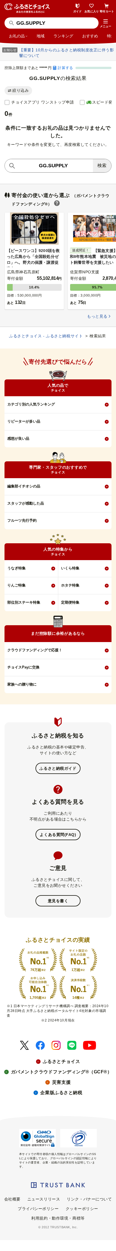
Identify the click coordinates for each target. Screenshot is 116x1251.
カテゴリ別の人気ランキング (31, 404)
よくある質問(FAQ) (58, 834)
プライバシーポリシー (38, 1208)
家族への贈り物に (22, 684)
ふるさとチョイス (61, 1061)
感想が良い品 (18, 438)
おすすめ (90, 36)
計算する (65, 68)
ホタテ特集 (70, 585)
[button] (106, 23)
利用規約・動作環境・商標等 (57, 1218)
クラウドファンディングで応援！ (34, 650)
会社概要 (12, 1199)
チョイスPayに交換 (23, 667)
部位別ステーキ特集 (23, 602)
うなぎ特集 (16, 568)
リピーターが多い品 (23, 421)
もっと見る (97, 316)
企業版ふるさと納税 (61, 1092)
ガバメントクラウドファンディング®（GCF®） (61, 1071)
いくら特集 (70, 568)
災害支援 (61, 1082)
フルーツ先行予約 (22, 520)
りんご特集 (16, 585)
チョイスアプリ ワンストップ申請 (42, 102)
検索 (102, 165)
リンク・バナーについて (89, 1199)
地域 (40, 36)
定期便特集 (70, 602)
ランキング (63, 36)
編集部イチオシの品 (23, 486)
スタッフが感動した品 (25, 503)
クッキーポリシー (82, 1208)
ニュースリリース (43, 1199)
